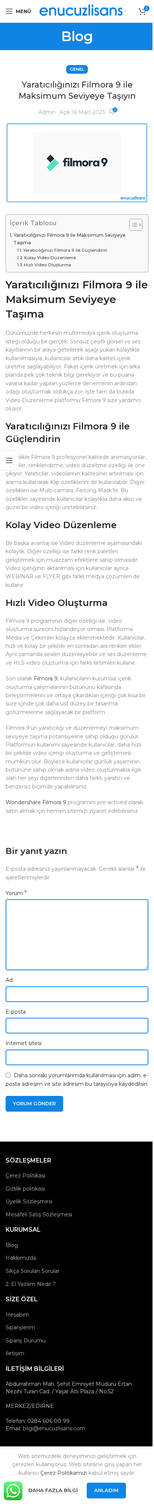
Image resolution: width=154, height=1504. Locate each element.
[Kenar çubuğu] (9, 460)
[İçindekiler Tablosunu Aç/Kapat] (132, 224)
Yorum (16, 893)
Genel (77, 69)
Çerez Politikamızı (63, 1473)
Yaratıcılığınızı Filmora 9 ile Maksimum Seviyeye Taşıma (69, 238)
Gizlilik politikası (25, 1188)
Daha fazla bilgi (53, 1490)
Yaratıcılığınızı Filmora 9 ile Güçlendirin (65, 250)
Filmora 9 (46, 678)
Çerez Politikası (25, 1175)
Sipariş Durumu (26, 1340)
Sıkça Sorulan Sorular (32, 1271)
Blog (12, 1245)
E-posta (16, 1011)
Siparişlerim (20, 1327)
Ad (9, 980)
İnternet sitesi (23, 1043)
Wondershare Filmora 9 (36, 802)
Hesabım (17, 1314)
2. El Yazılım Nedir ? (31, 1284)
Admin (47, 112)
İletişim (15, 1353)
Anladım (106, 1490)
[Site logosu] (81, 10)
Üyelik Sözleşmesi (29, 1201)
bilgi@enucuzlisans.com (54, 1428)
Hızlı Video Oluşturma (47, 264)
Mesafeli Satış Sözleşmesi (39, 1214)
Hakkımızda (21, 1258)
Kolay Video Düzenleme (50, 257)
